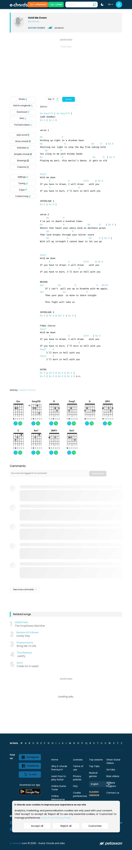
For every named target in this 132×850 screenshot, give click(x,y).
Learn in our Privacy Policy (56, 817)
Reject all (66, 826)
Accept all (37, 826)
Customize (95, 826)
